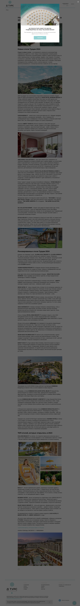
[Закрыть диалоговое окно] (78, 2)
